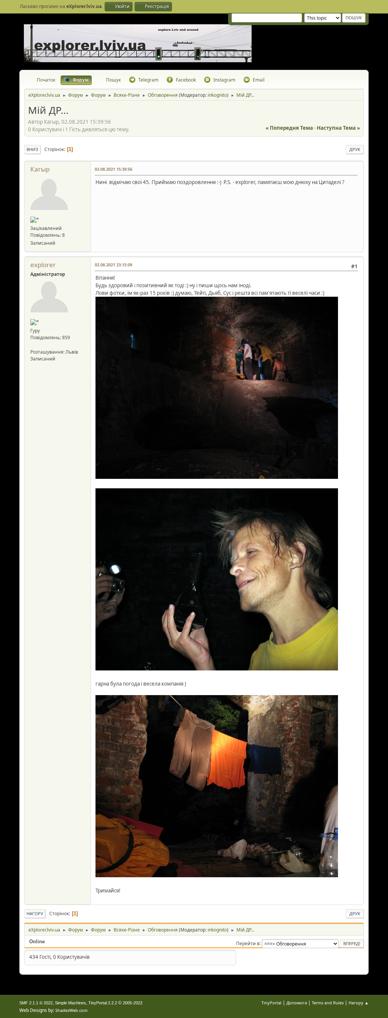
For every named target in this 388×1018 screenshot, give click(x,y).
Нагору (35, 913)
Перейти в (248, 943)
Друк (354, 149)
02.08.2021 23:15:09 (113, 264)
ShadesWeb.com (71, 1010)
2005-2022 (132, 1003)
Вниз (32, 149)
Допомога (296, 1002)
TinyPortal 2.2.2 (102, 1003)
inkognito (217, 95)
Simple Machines (70, 1003)
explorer (43, 264)
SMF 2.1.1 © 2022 (36, 1003)
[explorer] (33, 344)
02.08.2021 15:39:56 (113, 169)
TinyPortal (271, 1002)
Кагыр (40, 169)
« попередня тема (289, 127)
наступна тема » (338, 127)
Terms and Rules (328, 1002)
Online (37, 941)
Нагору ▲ (359, 1002)
